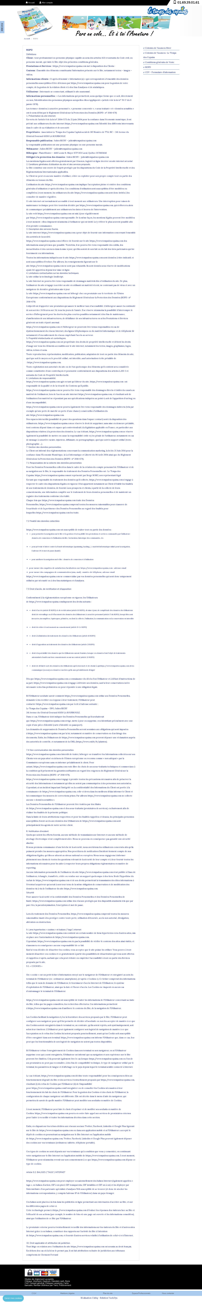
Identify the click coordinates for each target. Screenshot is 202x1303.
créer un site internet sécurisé (118, 161)
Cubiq (95, 1298)
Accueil (31, 2)
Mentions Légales (67, 1293)
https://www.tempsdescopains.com (69, 66)
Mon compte (47, 2)
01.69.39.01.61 (188, 2)
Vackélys (113, 1298)
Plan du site (107, 1293)
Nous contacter (168, 1293)
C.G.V (34, 1293)
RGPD (148, 67)
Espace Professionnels (141, 1293)
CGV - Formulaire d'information (160, 72)
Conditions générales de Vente (159, 62)
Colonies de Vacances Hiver (158, 48)
